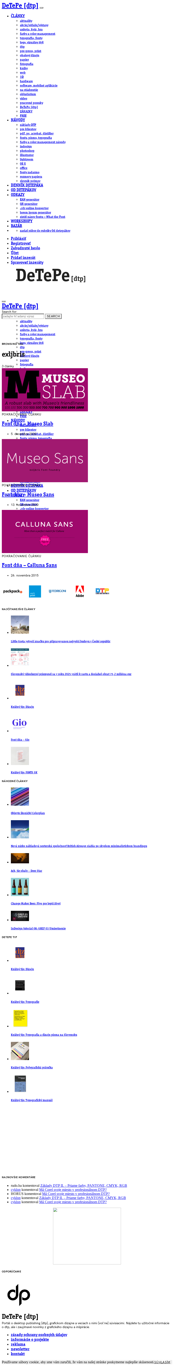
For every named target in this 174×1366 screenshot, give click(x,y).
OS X (23, 163)
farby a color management (37, 33)
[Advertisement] (87, 1139)
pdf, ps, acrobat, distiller (36, 133)
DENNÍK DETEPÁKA (27, 185)
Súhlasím (162, 1362)
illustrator (27, 155)
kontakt (18, 1354)
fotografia (26, 64)
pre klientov (28, 129)
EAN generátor (29, 199)
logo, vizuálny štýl (32, 42)
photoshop (27, 150)
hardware (26, 81)
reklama (18, 1344)
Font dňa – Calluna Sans (29, 565)
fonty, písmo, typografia (36, 137)
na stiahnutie (29, 90)
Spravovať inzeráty (27, 263)
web (23, 72)
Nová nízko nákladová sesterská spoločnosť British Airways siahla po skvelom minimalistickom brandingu (79, 846)
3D (22, 77)
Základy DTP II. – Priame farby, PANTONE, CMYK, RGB (83, 1185)
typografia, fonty (31, 38)
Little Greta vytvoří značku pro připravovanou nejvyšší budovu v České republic (60, 641)
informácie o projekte (30, 1340)
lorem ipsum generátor (35, 212)
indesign (26, 146)
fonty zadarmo (29, 172)
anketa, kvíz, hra (31, 29)
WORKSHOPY (21, 221)
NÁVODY (18, 120)
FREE (23, 115)
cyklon (16, 1190)
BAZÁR (16, 226)
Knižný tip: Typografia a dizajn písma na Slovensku (44, 1034)
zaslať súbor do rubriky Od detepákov (45, 230)
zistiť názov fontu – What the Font (42, 217)
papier (24, 59)
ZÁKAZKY (26, 111)
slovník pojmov (30, 181)
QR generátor (28, 204)
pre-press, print (30, 51)
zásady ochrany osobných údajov (39, 1335)
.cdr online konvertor (34, 208)
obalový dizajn (29, 55)
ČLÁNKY (18, 16)
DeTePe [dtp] (20, 5)
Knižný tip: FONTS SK (24, 772)
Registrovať (21, 244)
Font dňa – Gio (20, 739)
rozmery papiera (31, 176)
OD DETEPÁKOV (23, 190)
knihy (24, 68)
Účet (15, 253)
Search (53, 316)
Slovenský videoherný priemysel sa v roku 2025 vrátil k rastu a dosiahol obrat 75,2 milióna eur (71, 674)
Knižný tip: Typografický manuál (32, 1100)
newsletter (20, 1349)
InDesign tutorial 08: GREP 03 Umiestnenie (38, 928)
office (23, 168)
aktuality (26, 20)
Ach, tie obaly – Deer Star (26, 870)
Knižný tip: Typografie (25, 1002)
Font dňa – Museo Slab (27, 424)
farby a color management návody (42, 142)
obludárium (28, 94)
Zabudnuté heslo (25, 248)
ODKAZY (17, 195)
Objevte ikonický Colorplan (28, 813)
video (23, 98)
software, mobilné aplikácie (39, 85)
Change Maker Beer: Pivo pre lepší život (35, 903)
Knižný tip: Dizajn (22, 706)
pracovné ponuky (31, 102)
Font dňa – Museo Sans (28, 495)
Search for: (9, 312)
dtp (22, 46)
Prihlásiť (18, 239)
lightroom (26, 159)
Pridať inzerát (23, 258)
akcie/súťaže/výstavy (34, 25)
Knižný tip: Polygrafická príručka (32, 1067)
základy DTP (28, 125)
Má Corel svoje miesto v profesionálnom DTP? (73, 1190)
